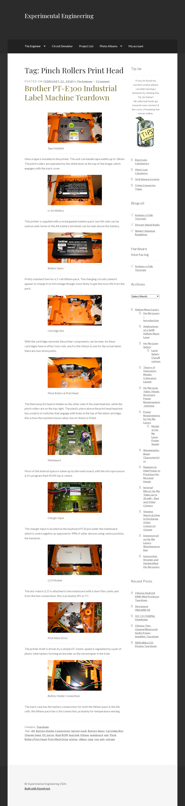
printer (73, 739)
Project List (86, 46)
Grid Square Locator (147, 179)
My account (135, 46)
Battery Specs (96, 730)
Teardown (42, 726)
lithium (84, 735)
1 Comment (103, 81)
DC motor (48, 735)
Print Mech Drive (58, 739)
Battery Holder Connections (53, 730)
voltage (110, 739)
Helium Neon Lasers (147, 309)
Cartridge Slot (114, 730)
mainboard (96, 735)
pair (106, 735)
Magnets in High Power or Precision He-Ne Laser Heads (151, 474)
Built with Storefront (37, 788)
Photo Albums (108, 46)
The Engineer (33, 46)
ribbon (83, 739)
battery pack (79, 730)
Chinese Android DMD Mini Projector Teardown (147, 596)
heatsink (74, 735)
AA (33, 730)
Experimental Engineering (59, 16)
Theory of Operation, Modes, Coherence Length (149, 374)
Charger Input (33, 735)
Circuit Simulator (62, 46)
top (96, 739)
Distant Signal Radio (147, 224)
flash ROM (61, 735)
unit (102, 739)
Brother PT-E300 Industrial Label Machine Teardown (71, 92)
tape (90, 739)
